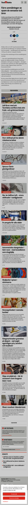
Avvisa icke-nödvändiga (14, 498)
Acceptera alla (14, 494)
